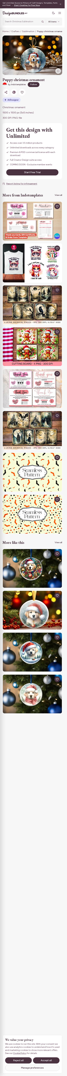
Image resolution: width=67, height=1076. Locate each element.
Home (5, 31)
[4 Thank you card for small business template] (32, 388)
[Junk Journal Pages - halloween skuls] (32, 430)
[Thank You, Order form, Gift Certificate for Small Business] (32, 221)
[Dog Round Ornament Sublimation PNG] (32, 568)
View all (58, 195)
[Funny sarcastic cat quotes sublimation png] (32, 263)
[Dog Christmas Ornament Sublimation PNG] (32, 610)
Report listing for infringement (21, 183)
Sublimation (28, 31)
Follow (33, 84)
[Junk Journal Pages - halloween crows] (32, 304)
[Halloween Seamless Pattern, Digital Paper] (32, 472)
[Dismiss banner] (60, 4)
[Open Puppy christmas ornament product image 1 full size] (32, 55)
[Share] (5, 92)
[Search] (42, 21)
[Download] (50, 206)
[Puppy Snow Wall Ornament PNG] (32, 652)
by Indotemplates (17, 84)
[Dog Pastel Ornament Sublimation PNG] (32, 694)
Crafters (15, 31)
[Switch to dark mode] (53, 12)
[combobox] (22, 21)
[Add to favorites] (22, 92)
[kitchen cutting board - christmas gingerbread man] (32, 346)
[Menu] (59, 12)
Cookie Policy (19, 1053)
